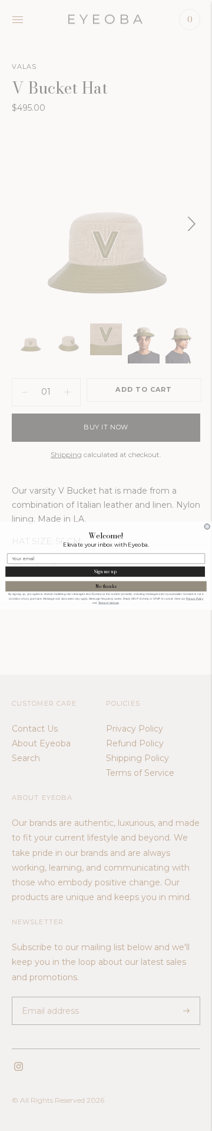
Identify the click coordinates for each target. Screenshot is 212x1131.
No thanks (105, 586)
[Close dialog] (207, 526)
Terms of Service (108, 602)
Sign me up (105, 571)
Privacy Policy (194, 598)
